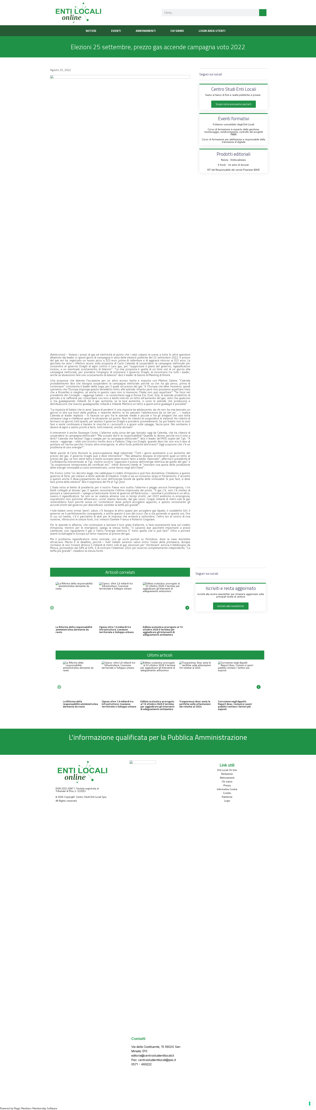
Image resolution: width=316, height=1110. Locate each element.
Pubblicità (227, 797)
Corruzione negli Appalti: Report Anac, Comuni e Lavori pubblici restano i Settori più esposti (235, 705)
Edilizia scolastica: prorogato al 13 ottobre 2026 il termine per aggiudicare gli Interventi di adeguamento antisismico (163, 630)
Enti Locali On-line (227, 770)
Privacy (227, 785)
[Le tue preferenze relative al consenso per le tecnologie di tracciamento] (309, 1103)
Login (227, 800)
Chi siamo (227, 781)
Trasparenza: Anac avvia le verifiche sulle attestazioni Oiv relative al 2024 (194, 703)
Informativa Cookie (227, 789)
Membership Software (44, 1108)
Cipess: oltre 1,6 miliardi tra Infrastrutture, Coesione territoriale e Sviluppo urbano (116, 629)
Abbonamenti (227, 777)
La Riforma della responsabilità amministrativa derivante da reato (74, 629)
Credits (227, 793)
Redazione (227, 773)
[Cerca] (262, 12)
